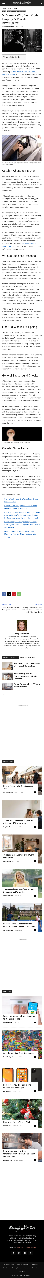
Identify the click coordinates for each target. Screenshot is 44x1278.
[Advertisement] (22, 564)
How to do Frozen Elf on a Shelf (17, 1122)
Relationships (22, 11)
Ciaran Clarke (7, 1091)
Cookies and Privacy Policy (12, 1268)
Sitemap (22, 1271)
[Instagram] (19, 1253)
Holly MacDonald (9, 26)
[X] (9, 594)
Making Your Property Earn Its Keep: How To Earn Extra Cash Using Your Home (32, 610)
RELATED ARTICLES (10, 658)
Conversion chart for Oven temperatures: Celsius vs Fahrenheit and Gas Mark (19, 1154)
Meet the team (9, 1265)
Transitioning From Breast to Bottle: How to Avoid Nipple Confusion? (25, 676)
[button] (41, 3)
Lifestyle (15, 11)
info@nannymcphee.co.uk (26, 1247)
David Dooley (7, 861)
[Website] (31, 1253)
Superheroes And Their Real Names (18, 1053)
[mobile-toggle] (3, 3)
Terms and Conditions (31, 1268)
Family (15, 8)
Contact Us (34, 1265)
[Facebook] (4, 594)
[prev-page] (3, 694)
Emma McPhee (7, 1022)
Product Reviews (22, 1265)
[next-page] (7, 694)
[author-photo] (22, 630)
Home (4, 8)
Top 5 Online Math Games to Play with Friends (11, 609)
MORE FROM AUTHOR (27, 658)
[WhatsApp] (19, 594)
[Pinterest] (14, 594)
